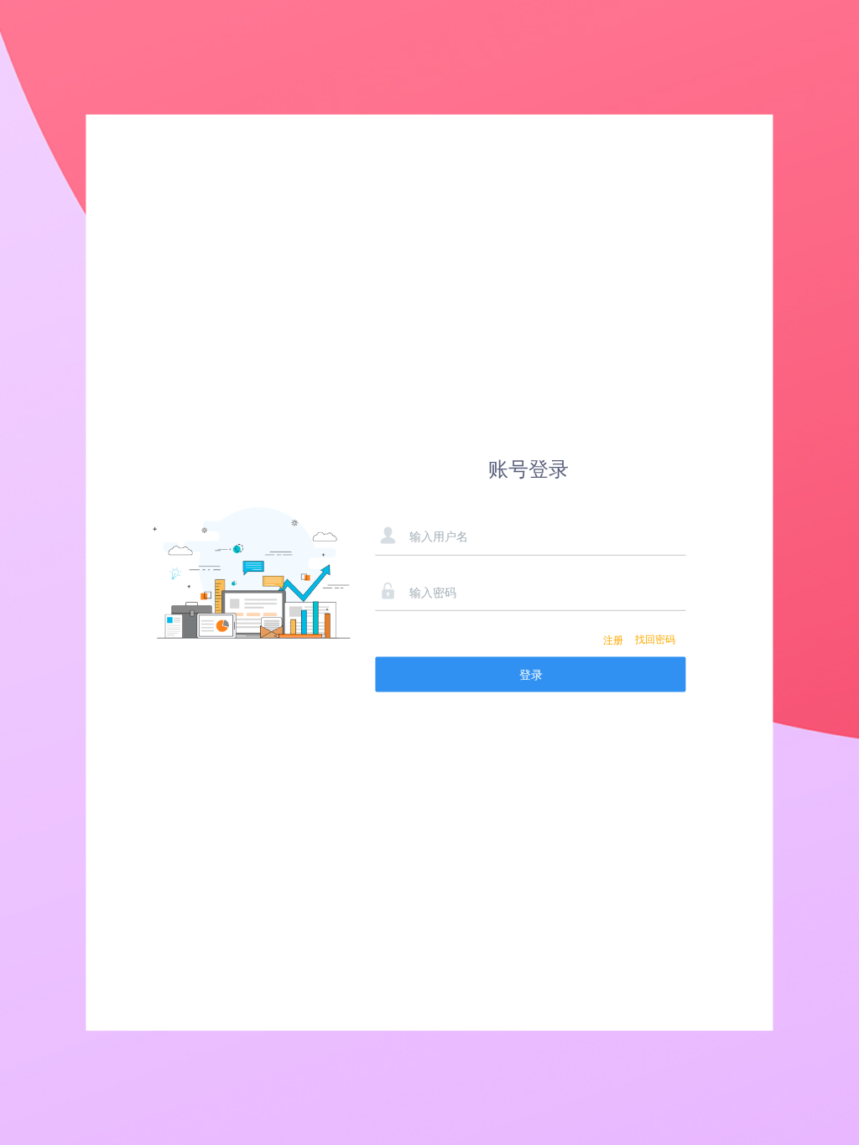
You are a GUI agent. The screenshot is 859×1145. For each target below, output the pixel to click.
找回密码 (655, 639)
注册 (613, 639)
